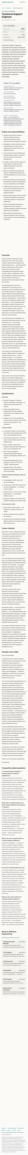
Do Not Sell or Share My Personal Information (13, 1132)
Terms (18, 1130)
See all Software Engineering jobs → (11, 937)
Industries (22, 2)
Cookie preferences (6, 1134)
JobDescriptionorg (7, 2)
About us (4, 1128)
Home (3, 8)
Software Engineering (17, 8)
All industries (21, 1128)
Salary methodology (8, 40)
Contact (9, 1130)
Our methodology (12, 1128)
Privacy (14, 1130)
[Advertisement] (14, 236)
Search (3, 1130)
